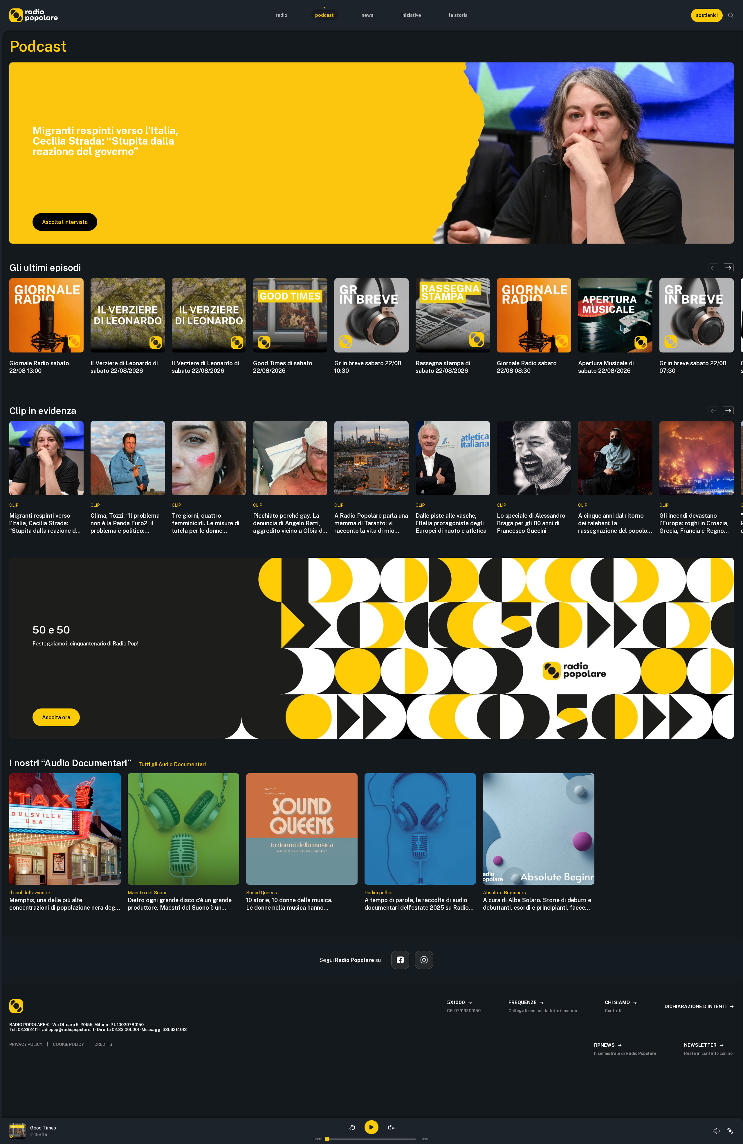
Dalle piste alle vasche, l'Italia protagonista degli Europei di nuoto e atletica (451, 523)
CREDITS (103, 1044)
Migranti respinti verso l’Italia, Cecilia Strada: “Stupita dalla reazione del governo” (45, 523)
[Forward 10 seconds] (391, 1127)
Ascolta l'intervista (65, 222)
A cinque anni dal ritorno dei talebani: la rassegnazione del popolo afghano (612, 523)
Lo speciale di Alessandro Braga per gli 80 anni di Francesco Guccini (531, 523)
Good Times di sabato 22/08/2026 (282, 367)
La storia (458, 15)
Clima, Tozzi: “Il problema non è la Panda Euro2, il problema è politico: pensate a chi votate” (125, 523)
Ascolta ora (56, 717)
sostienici (707, 15)
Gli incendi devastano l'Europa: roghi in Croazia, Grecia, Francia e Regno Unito (693, 523)
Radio (281, 15)
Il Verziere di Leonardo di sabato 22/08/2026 (124, 367)
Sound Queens (261, 892)
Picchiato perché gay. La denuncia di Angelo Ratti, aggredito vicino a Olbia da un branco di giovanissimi (289, 523)
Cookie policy (68, 1044)
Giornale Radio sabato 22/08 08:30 (527, 367)
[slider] (327, 1139)
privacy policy (25, 1044)
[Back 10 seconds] (351, 1127)
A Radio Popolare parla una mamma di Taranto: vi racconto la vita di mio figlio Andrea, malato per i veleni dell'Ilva (371, 523)
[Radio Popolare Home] (33, 15)
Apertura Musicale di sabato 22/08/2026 (606, 367)
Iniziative (411, 15)
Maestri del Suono (147, 892)
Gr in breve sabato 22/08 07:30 (692, 367)
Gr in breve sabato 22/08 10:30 (367, 367)
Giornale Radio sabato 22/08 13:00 (39, 367)
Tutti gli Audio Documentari (172, 764)
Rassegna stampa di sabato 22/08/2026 (443, 367)
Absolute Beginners (504, 892)
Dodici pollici (378, 892)
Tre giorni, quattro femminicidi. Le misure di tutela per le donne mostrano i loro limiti (205, 523)
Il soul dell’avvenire (29, 892)
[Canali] (730, 1130)
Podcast (324, 15)
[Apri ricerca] (731, 15)
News (368, 15)
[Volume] (716, 1130)
